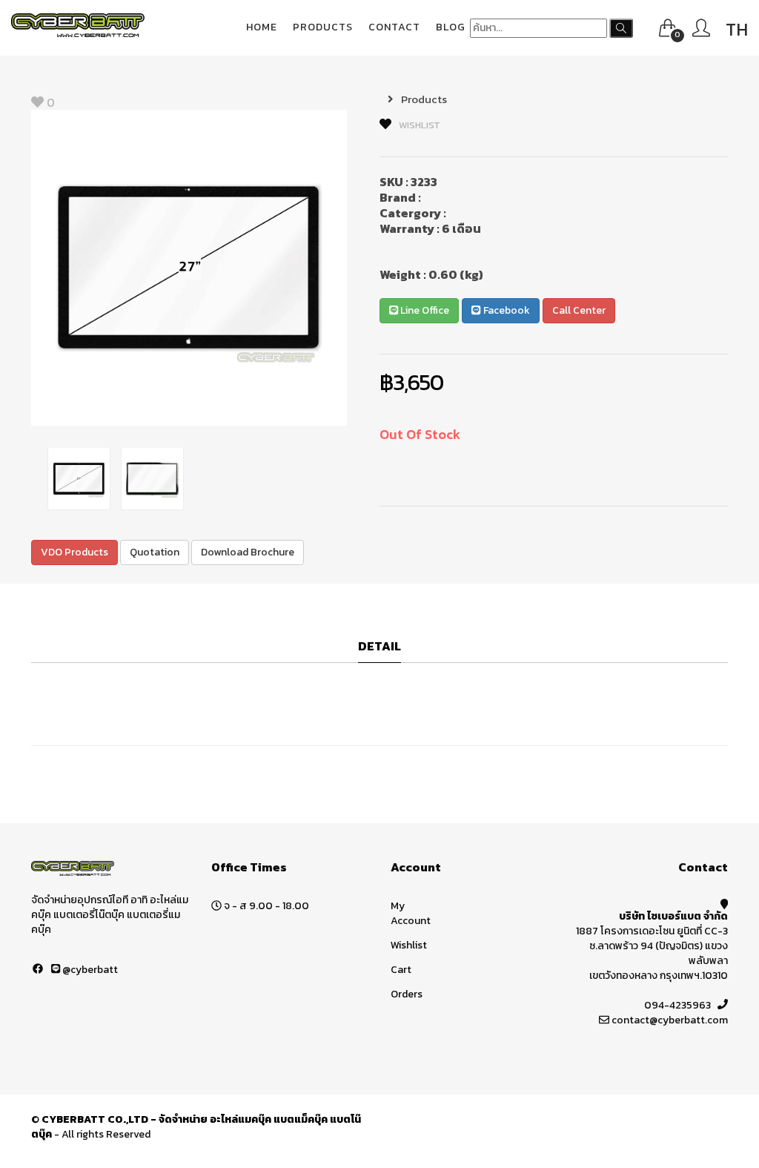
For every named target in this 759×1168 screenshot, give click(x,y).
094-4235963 (677, 1005)
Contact (394, 27)
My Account (411, 913)
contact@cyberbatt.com (669, 1020)
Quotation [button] (154, 552)
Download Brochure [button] (247, 552)
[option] (189, 268)
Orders (406, 994)
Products (323, 27)
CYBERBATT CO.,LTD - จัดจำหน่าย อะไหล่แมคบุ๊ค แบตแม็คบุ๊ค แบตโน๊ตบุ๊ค (196, 1127)
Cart (401, 969)
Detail (379, 647)
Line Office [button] (423, 310)
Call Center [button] (579, 310)
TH (737, 29)
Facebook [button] (505, 310)
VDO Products (74, 552)
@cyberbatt (89, 969)
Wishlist (409, 945)
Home (261, 27)
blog (450, 27)
